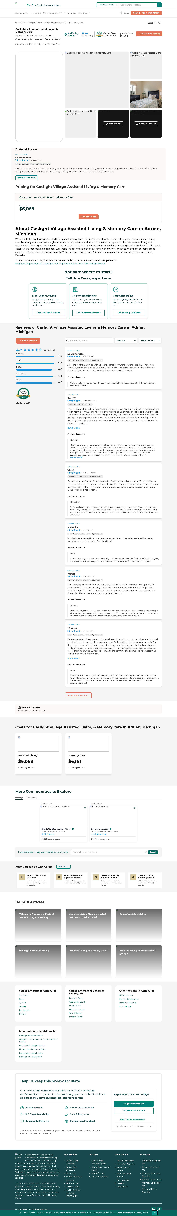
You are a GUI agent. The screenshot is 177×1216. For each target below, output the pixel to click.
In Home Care (125, 1006)
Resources (71, 1173)
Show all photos (147, 124)
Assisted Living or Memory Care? (88, 950)
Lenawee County (76, 998)
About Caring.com (125, 1161)
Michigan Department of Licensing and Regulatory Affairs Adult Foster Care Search (60, 263)
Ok (155, 1213)
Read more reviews (78, 695)
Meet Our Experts (125, 1164)
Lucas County (75, 1006)
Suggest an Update (134, 1104)
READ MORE (73, 428)
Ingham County (76, 1017)
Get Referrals (97, 1173)
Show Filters (148, 340)
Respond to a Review (134, 1111)
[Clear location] (145, 852)
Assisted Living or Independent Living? (137, 952)
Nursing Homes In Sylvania (30, 1057)
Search (153, 852)
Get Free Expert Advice (48, 313)
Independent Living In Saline (31, 1053)
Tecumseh (23, 995)
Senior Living (20, 23)
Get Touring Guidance (129, 313)
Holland (22, 1014)
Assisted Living (35, 44)
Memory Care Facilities (128, 999)
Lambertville (24, 1010)
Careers (120, 1183)
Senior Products (74, 1177)
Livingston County (77, 1009)
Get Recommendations (88, 313)
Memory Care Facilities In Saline (32, 1049)
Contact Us (122, 1187)
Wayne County (75, 1013)
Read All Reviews (26, 178)
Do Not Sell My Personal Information (73, 1193)
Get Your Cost (88, 217)
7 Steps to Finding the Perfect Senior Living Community (36, 916)
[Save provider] (160, 23)
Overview (25, 197)
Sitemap (70, 1180)
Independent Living (127, 1003)
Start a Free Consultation (146, 13)
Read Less (62, 866)
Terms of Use (38, 1195)
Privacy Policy (72, 1187)
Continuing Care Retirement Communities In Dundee (38, 1040)
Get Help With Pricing (149, 34)
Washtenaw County (77, 1002)
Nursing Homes (126, 995)
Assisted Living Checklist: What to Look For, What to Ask (87, 916)
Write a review (29, 341)
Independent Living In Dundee (32, 1046)
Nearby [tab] (19, 798)
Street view (115, 124)
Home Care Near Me (152, 1179)
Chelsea (22, 1006)
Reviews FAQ (123, 1180)
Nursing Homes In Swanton (31, 1036)
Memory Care (53, 44)
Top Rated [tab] (31, 798)
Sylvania (22, 1003)
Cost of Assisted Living (132, 914)
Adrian (39, 23)
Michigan (31, 23)
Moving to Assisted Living (34, 950)
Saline (21, 999)
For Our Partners (99, 1177)
